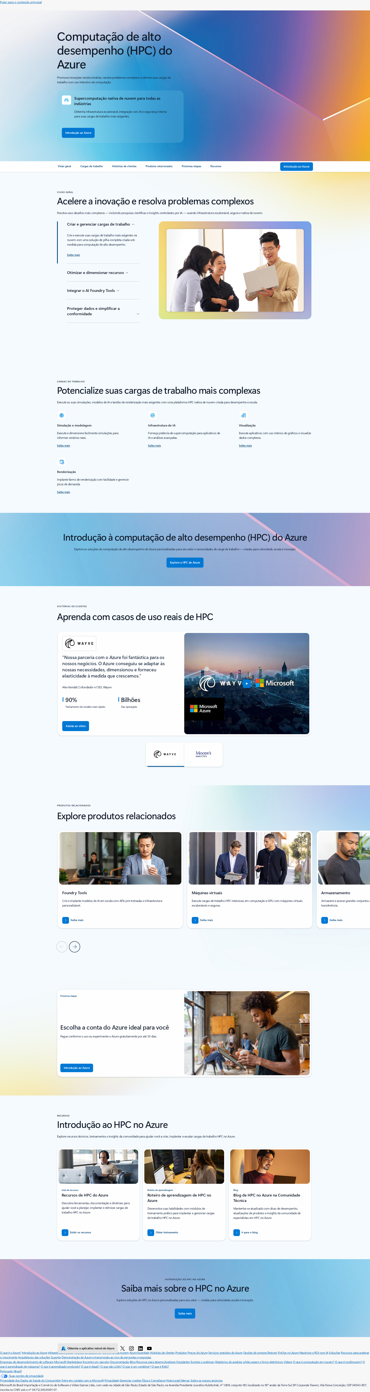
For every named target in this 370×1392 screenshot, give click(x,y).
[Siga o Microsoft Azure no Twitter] (123, 1348)
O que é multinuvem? (348, 1362)
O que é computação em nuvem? (313, 1362)
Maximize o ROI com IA (313, 1353)
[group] (184, 683)
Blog (132, 1362)
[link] (64, 167)
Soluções (334, 1353)
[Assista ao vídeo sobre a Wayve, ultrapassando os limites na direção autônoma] (247, 683)
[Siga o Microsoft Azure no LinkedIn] (141, 1348)
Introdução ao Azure (34, 1353)
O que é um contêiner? (136, 1366)
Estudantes (183, 1362)
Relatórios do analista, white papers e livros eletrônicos (249, 1362)
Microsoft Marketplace (68, 1362)
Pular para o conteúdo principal (21, 2)
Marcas (185, 1380)
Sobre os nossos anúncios (206, 1380)
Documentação (119, 1362)
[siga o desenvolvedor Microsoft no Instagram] (132, 1348)
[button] (165, 754)
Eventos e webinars (202, 1362)
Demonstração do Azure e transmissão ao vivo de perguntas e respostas (106, 1357)
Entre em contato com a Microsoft (82, 1380)
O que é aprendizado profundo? (60, 1366)
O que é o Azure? (10, 1353)
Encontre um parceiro (96, 1362)
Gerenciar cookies (130, 1380)
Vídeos (288, 1362)
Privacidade (111, 1380)
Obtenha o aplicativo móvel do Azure (90, 1348)
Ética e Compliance (154, 1380)
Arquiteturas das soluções (34, 1357)
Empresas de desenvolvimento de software (26, 1362)
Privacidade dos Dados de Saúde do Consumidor (30, 1380)
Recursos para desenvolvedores (156, 1362)
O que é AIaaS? (90, 1366)
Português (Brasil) (11, 1371)
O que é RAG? (160, 1366)
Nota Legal (173, 1380)
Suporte (56, 1357)
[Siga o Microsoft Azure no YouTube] (150, 1348)
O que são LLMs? (111, 1366)
